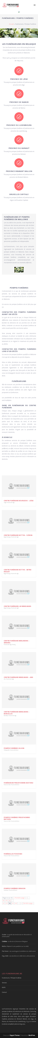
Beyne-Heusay (7, 537)
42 (3, 903)
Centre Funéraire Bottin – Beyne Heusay (17, 571)
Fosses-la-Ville (7, 784)
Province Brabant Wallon (19, 171)
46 (16, 903)
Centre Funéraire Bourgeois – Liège (18, 501)
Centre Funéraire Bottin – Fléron (18, 535)
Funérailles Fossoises (13, 854)
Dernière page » (28, 903)
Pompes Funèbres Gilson (14, 748)
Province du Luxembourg (19, 125)
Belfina (4, 946)
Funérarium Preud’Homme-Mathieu (18, 783)
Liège (5, 502)
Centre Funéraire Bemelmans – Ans (18, 677)
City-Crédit (5, 956)
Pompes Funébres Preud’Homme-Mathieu (17, 818)
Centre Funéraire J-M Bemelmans (17, 606)
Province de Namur (19, 102)
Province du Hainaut (19, 148)
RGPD (3, 987)
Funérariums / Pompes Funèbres (11, 978)
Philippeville (6, 750)
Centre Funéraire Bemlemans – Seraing (17, 642)
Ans (4, 679)
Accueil (11, 24)
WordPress (31, 1035)
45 (13, 903)
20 (6, 900)
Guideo (4, 934)
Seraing (13, 644)
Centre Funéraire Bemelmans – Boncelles (17, 713)
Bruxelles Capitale (18, 194)
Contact (4, 992)
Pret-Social (5, 951)
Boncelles (6, 715)
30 (9, 900)
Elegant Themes (14, 1035)
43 (6, 903)
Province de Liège (19, 79)
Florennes (6, 890)
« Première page (19, 898)
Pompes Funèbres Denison (14, 888)
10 (3, 900)
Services (4, 983)
